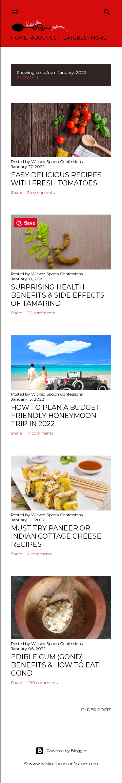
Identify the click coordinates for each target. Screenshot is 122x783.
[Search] (107, 10)
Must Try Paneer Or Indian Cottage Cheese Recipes (56, 536)
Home (19, 38)
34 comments (41, 192)
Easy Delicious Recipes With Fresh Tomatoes (56, 179)
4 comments (39, 553)
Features (73, 38)
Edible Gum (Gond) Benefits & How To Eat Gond (55, 665)
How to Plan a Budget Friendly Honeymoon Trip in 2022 (55, 415)
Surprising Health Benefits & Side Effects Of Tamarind (57, 295)
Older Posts (96, 709)
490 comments (42, 682)
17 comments (40, 433)
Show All (28, 77)
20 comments (41, 312)
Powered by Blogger (66, 750)
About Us (44, 38)
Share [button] (16, 192)
